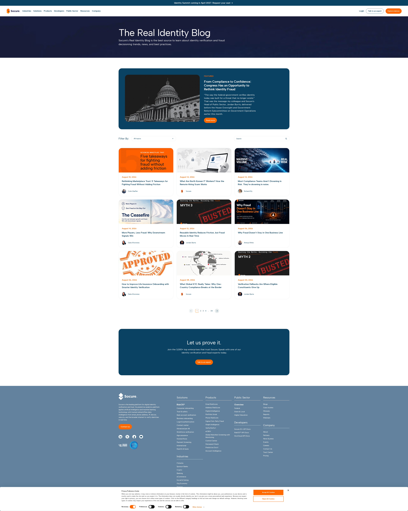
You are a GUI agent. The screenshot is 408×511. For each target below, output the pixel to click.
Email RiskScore (211, 404)
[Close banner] (288, 490)
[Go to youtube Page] (141, 436)
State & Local (239, 412)
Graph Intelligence (212, 425)
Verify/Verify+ (210, 428)
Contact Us (267, 449)
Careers (266, 445)
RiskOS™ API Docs (241, 433)
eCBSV (208, 431)
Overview (239, 404)
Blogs (265, 404)
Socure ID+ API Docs (242, 429)
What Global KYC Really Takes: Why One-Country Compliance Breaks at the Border (204, 275)
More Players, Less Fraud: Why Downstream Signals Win (146, 224)
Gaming (180, 487)
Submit (286, 138)
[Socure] (128, 396)
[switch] (152, 506)
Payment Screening (184, 442)
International (181, 446)
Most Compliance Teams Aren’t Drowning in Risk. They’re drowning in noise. (262, 172)
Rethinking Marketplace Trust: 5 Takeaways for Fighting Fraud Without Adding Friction (146, 172)
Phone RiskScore (211, 418)
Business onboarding (185, 418)
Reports (266, 414)
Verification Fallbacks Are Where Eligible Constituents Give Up (262, 275)
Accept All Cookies (268, 492)
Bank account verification (186, 415)
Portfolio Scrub (211, 414)
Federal (237, 408)
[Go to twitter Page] (127, 436)
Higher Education (241, 415)
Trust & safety (182, 412)
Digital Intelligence (212, 411)
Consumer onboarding (185, 408)
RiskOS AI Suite (183, 449)
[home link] (13, 11)
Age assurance (182, 435)
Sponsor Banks (182, 466)
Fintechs (180, 463)
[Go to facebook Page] (134, 436)
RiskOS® (181, 404)
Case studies (268, 408)
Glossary (266, 411)
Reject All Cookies (268, 499)
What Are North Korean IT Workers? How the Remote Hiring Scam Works (204, 172)
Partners (266, 435)
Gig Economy (182, 483)
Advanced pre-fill (183, 429)
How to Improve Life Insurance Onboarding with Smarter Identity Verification (146, 275)
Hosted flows (182, 439)
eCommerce (181, 477)
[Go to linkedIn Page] (120, 436)
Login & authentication (185, 422)
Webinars (266, 418)
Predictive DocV (211, 447)
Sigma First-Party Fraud (214, 421)
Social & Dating (182, 480)
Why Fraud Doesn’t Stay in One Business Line (262, 224)
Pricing (265, 456)
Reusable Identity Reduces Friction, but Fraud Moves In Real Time (204, 224)
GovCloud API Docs (242, 436)
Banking (180, 473)
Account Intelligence (213, 451)
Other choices (197, 507)
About (265, 432)
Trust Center (268, 452)
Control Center (211, 441)
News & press (268, 439)
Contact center (183, 425)
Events (265, 442)
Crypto (179, 470)
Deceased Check (212, 444)
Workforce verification (185, 432)
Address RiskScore (212, 408)
